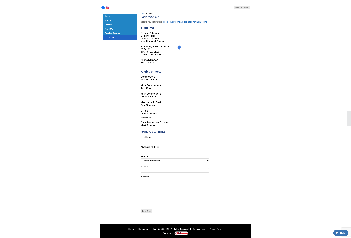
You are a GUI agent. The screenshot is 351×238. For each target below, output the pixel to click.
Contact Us (109, 37)
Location (108, 25)
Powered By (168, 233)
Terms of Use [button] (199, 229)
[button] (146, 211)
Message (145, 176)
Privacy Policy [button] (216, 229)
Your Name (146, 137)
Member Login (241, 7)
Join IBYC (109, 29)
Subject (144, 166)
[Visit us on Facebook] (103, 7)
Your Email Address (150, 146)
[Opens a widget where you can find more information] (340, 233)
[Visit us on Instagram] (107, 7)
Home (107, 16)
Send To (144, 156)
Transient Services (112, 33)
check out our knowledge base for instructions (185, 21)
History (108, 20)
